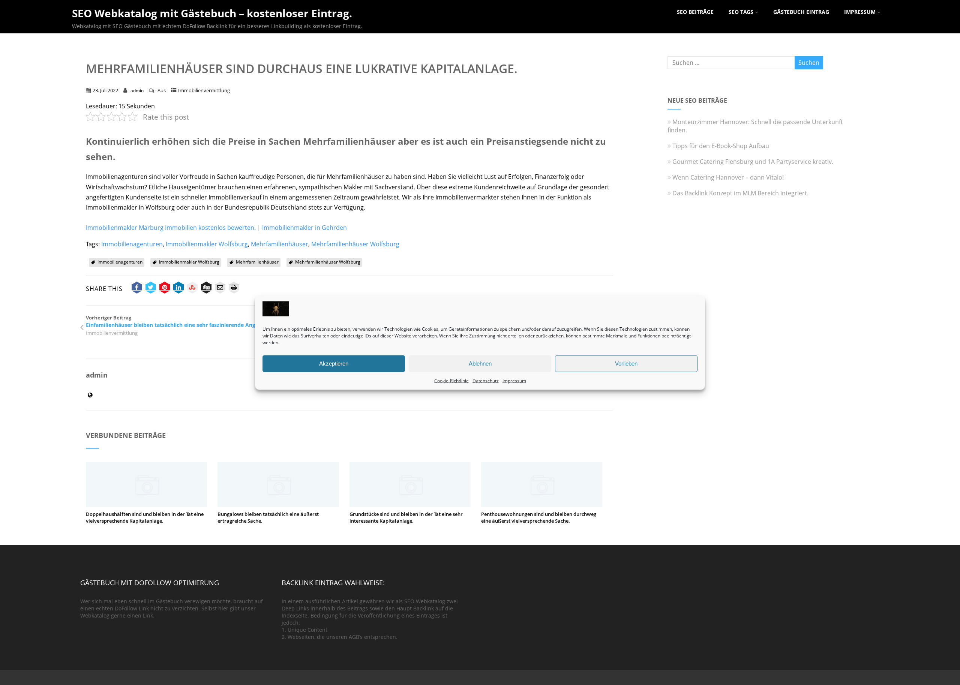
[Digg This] (206, 289)
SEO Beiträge (695, 11)
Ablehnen (480, 363)
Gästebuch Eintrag (801, 11)
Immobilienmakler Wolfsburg (207, 244)
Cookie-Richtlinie (451, 380)
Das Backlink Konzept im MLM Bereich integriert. (740, 193)
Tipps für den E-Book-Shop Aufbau (720, 146)
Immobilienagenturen (132, 244)
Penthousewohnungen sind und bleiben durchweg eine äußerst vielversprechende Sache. (538, 517)
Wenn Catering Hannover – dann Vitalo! (728, 177)
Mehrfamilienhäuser (279, 244)
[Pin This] (164, 289)
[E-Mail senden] (220, 289)
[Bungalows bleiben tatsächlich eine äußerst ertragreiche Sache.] (278, 505)
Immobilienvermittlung (204, 90)
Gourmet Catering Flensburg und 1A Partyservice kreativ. (752, 161)
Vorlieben (626, 363)
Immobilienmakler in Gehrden (304, 227)
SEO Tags (741, 11)
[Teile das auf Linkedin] (178, 289)
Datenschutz (485, 380)
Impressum (514, 380)
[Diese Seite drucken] (234, 289)
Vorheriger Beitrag (185, 321)
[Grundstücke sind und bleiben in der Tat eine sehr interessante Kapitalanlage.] (410, 505)
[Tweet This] (151, 289)
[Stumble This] (192, 289)
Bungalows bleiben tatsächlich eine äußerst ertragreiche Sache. (268, 517)
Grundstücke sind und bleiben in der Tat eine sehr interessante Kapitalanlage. (406, 517)
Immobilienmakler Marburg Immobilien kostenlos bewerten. (171, 227)
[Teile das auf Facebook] (137, 289)
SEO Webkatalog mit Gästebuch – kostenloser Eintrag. (212, 13)
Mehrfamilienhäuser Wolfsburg (355, 244)
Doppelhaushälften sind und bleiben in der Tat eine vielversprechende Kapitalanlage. (145, 517)
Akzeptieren (333, 363)
